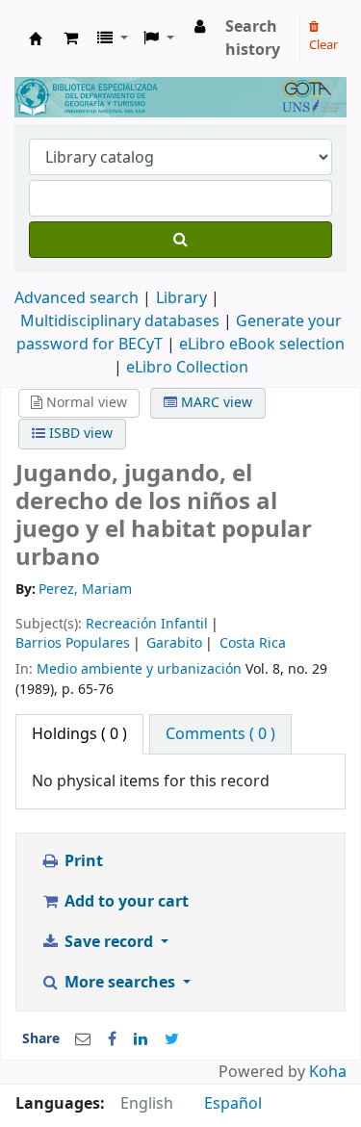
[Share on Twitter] (172, 1039)
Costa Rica (252, 643)
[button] (71, 38)
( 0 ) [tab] (79, 734)
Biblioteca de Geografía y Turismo (35, 38)
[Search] (180, 239)
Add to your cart (125, 901)
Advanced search (76, 298)
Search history (252, 38)
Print (82, 861)
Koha (328, 1072)
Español (233, 1103)
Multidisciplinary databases (121, 321)
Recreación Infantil (147, 624)
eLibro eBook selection (262, 344)
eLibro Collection (187, 367)
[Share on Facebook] (112, 1039)
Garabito (174, 643)
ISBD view (79, 433)
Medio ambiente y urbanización (139, 669)
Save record (109, 942)
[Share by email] (82, 1039)
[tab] (220, 734)
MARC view (214, 403)
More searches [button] (120, 982)
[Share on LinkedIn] (140, 1039)
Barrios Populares (72, 643)
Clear (323, 45)
